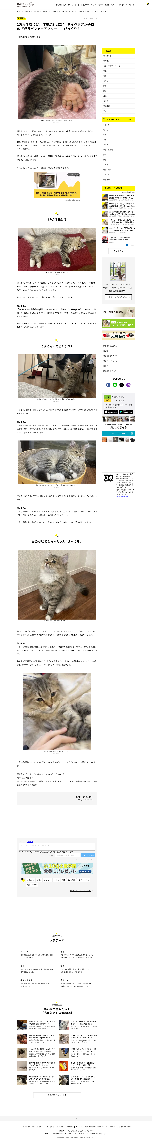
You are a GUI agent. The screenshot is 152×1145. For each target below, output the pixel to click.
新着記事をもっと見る (57, 1095)
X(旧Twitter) (32, 884)
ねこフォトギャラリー (111, 361)
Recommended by (120, 245)
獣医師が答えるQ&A (110, 346)
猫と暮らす (107, 56)
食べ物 (77, 5)
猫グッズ (106, 154)
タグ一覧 (131, 5)
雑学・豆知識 (108, 149)
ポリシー (79, 1126)
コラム (56, 880)
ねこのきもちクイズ (110, 356)
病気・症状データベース (112, 66)
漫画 (104, 76)
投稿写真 (100, 5)
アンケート (107, 111)
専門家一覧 (114, 1126)
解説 (104, 96)
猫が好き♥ (106, 61)
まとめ (105, 101)
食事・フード (108, 159)
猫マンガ (70, 5)
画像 (63, 880)
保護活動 (106, 179)
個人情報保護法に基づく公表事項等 (80, 1130)
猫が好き (27, 12)
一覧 (130, 119)
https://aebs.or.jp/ (122, 496)
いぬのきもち (49, 1126)
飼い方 (105, 130)
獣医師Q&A (113, 5)
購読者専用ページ (109, 371)
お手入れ (106, 125)
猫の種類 (71, 880)
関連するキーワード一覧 (80, 890)
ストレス (106, 140)
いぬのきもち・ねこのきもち (31, 1126)
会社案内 (62, 1130)
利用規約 (70, 1126)
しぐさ (105, 164)
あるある (106, 144)
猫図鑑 (107, 5)
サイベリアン (83, 880)
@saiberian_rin (57, 123)
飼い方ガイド (123, 5)
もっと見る (118, 250)
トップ (19, 12)
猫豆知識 (59, 5)
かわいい (45, 12)
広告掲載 (60, 1126)
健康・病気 (107, 169)
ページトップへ (76, 1118)
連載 (64, 5)
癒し (39, 880)
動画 (104, 86)
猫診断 (105, 366)
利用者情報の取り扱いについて (96, 1126)
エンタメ (93, 5)
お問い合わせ (126, 1126)
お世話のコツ (85, 5)
